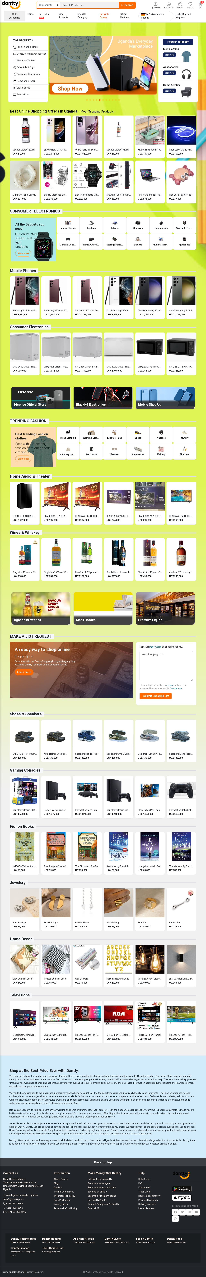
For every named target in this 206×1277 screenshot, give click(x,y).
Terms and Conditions (13, 1272)
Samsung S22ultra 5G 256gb (56, 310)
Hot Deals (44, 16)
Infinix (30, 1130)
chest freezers (66, 1116)
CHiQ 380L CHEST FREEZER (87, 366)
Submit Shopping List (155, 695)
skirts (41, 1099)
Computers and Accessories (31, 53)
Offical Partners (125, 16)
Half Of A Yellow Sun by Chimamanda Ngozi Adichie (25, 866)
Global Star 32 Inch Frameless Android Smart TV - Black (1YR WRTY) (25, 1035)
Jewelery (18, 882)
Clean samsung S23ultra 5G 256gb (150, 310)
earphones (146, 1133)
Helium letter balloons (118, 978)
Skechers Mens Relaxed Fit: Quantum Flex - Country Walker (181, 754)
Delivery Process (147, 1204)
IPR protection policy (64, 1196)
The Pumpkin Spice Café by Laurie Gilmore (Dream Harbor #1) (56, 866)
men (88, 1096)
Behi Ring (142, 922)
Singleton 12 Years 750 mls (25, 572)
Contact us (144, 1187)
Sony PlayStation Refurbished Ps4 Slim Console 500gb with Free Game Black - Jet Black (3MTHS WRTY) (119, 810)
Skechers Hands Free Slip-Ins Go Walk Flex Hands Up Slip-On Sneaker (87, 754)
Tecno (37, 1130)
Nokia (12, 1130)
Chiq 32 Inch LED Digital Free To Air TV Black (56, 1035)
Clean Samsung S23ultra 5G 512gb (181, 310)
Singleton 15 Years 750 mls (56, 572)
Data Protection (62, 1200)
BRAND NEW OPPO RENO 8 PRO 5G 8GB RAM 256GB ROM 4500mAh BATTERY (56, 149)
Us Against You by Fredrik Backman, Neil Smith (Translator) (150, 866)
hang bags (184, 1099)
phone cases (130, 1133)
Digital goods (23, 87)
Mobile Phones (23, 271)
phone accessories (74, 1133)
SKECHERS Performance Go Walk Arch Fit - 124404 (25, 754)
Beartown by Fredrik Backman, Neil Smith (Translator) (119, 866)
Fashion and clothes (27, 47)
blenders (79, 1116)
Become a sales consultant (102, 1187)
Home (31, 14)
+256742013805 (14, 1207)
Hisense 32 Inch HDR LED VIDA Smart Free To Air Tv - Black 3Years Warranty (87, 1035)
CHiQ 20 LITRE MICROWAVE (150, 366)
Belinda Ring (113, 922)
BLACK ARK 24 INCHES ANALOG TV (150, 516)
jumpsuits (50, 1099)
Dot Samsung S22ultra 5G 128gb (119, 310)
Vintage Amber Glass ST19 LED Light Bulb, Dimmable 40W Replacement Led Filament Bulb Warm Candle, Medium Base (150, 978)
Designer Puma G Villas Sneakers (119, 754)
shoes (21, 1096)
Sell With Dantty (104, 16)
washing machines (94, 1116)
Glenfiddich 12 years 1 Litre (87, 572)
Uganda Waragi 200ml (24, 149)
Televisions (22, 94)
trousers (189, 1096)
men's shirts (169, 1096)
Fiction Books (22, 826)
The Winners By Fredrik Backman (181, 866)
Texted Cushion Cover (55, 978)
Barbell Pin (174, 922)
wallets (13, 1103)
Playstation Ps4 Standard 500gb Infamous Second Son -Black (150, 810)
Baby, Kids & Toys (25, 67)
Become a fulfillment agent (102, 1196)
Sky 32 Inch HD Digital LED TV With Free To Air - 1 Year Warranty (119, 1035)
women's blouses (18, 1099)
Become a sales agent (99, 1183)
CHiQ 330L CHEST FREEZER (56, 366)
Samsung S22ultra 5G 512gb (87, 310)
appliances (63, 1113)
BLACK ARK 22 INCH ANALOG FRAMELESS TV (119, 516)
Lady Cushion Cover (23, 978)
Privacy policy (61, 1204)
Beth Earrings (51, 922)
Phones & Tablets (25, 60)
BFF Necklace (82, 922)
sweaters (31, 1096)
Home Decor (21, 939)
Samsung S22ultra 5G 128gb (25, 310)
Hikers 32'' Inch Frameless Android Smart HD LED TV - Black (150, 1035)
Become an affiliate (98, 1191)
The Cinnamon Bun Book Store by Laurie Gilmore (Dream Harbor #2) (87, 866)
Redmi (65, 1130)
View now (169, 55)
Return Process (146, 1208)
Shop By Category (82, 16)
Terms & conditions (64, 1191)
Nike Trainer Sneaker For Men (56, 754)
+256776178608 (14, 1203)
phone (70, 1123)
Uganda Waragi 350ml (118, 149)
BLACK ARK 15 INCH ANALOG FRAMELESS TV (56, 516)
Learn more (24, 672)
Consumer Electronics (28, 74)
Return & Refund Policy (65, 1208)
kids (107, 1096)
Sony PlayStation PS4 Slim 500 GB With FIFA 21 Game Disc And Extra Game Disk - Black (25, 810)
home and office (100, 1113)
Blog (56, 1183)
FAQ (140, 1183)
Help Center (144, 1179)
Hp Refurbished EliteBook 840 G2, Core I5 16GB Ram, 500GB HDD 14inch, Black (150, 194)
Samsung (21, 1130)
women (96, 1096)
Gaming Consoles (25, 770)
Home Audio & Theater (30, 476)
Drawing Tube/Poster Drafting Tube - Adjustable (119, 194)
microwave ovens (34, 1116)
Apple (44, 1130)
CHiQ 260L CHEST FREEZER (25, 366)
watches (162, 1099)
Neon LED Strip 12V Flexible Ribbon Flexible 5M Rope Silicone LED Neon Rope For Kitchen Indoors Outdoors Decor (181, 149)
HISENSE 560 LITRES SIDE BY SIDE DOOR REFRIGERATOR (25, 516)
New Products (63, 16)
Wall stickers (81, 978)
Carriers (58, 1187)
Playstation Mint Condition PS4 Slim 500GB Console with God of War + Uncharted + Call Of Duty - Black (87, 810)
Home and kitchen (26, 81)
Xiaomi (57, 1130)
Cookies (39, 1272)
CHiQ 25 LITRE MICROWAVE (181, 366)
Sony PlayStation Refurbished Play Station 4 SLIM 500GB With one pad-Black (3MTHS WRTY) (56, 810)
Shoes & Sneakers (26, 714)
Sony (50, 1130)
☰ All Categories (14, 16)
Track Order (144, 1191)
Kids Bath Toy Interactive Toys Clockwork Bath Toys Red (181, 194)
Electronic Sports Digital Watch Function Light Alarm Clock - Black (87, 194)
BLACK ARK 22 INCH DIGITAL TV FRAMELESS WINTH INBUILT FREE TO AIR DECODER (181, 516)
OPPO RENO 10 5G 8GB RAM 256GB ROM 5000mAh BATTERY (87, 149)
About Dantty (61, 1179)
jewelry (40, 1096)
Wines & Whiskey (25, 532)
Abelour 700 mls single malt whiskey (181, 572)
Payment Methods (148, 1200)
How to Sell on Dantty (149, 1196)
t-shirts (180, 1096)
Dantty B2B (93, 1208)
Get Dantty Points (97, 1200)
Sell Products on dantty (100, 1179)
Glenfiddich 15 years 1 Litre (150, 572)
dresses (32, 1099)
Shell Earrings (20, 922)
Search (128, 5)
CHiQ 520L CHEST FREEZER (119, 366)
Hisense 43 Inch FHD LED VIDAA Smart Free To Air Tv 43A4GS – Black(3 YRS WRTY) (181, 1035)
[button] (54, 69)
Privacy (29, 1272)
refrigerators (50, 1116)
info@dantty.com (15, 1199)
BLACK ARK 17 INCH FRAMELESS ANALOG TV (87, 516)
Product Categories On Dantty (103, 1204)
